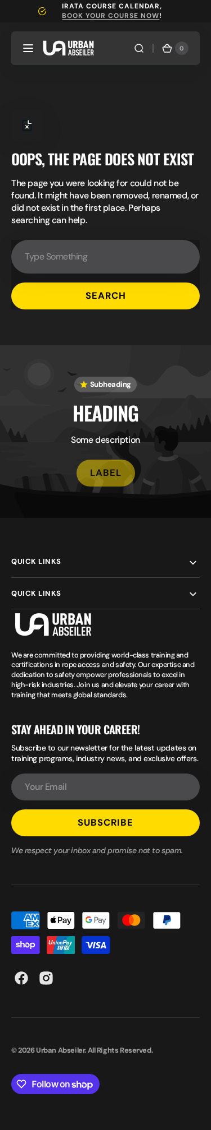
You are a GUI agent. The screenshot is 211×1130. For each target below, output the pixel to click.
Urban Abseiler (60, 1050)
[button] (28, 48)
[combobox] (105, 257)
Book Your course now (110, 15)
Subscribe (105, 822)
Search (106, 296)
